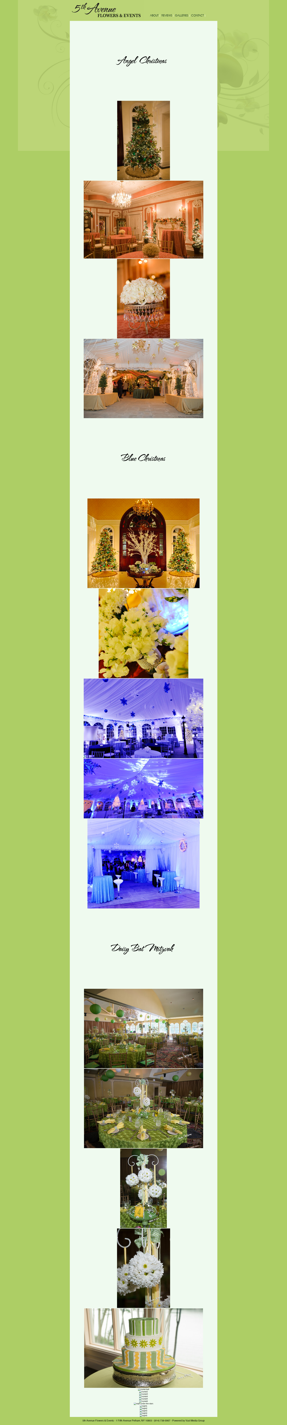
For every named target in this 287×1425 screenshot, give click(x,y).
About (154, 15)
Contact (197, 15)
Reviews (166, 15)
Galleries (181, 15)
